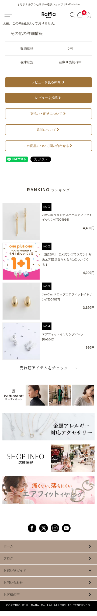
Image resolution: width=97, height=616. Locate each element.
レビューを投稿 (46, 98)
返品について (46, 130)
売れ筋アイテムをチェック (44, 368)
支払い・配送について (46, 114)
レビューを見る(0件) (46, 82)
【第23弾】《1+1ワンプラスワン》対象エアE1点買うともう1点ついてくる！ (67, 259)
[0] (80, 15)
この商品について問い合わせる (46, 146)
